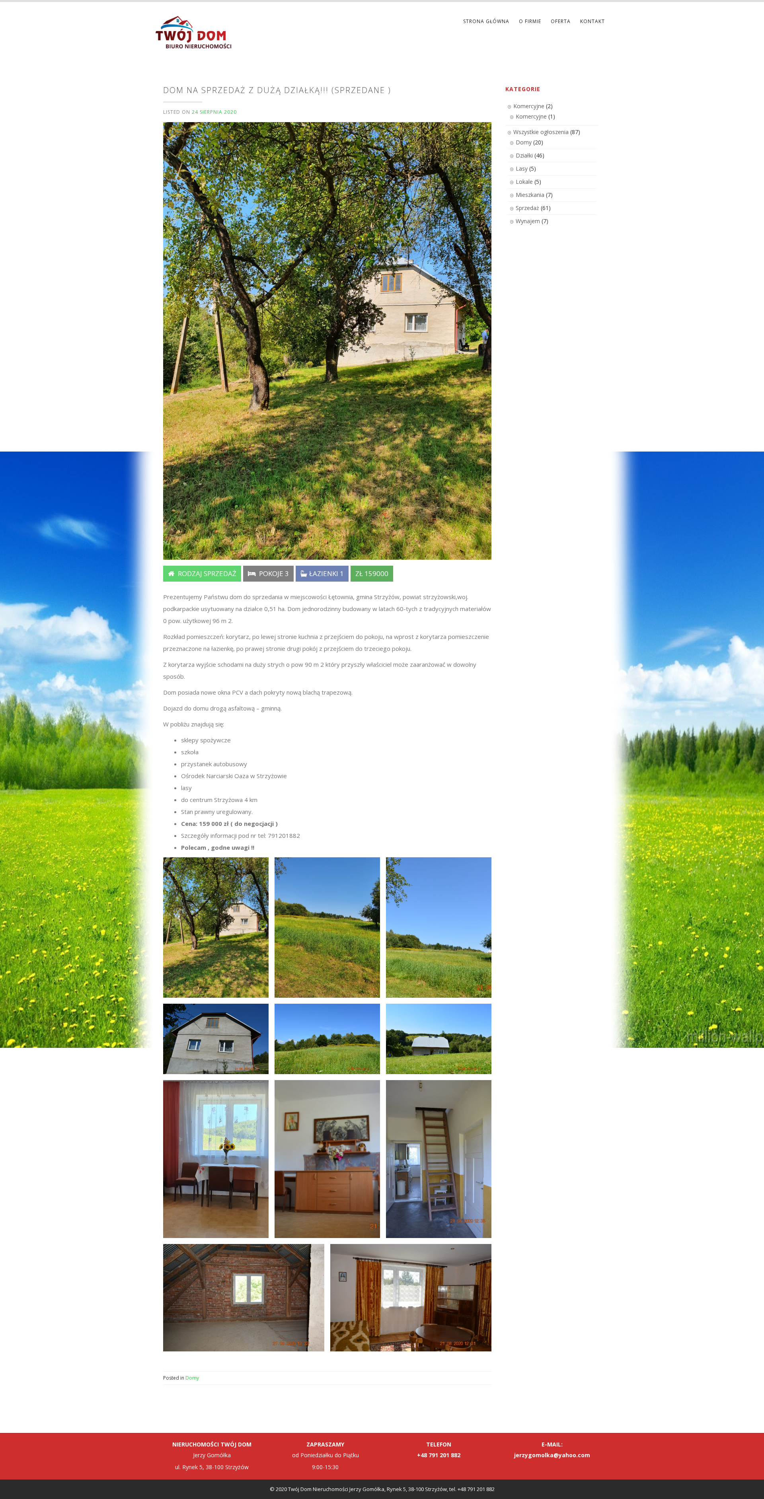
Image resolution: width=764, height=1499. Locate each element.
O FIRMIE (530, 21)
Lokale (524, 181)
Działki (524, 155)
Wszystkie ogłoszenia (541, 132)
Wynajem (528, 221)
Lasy (522, 168)
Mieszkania (530, 195)
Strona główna (486, 21)
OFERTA (561, 21)
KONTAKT (592, 21)
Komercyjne (528, 106)
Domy (192, 1377)
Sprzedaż (527, 208)
